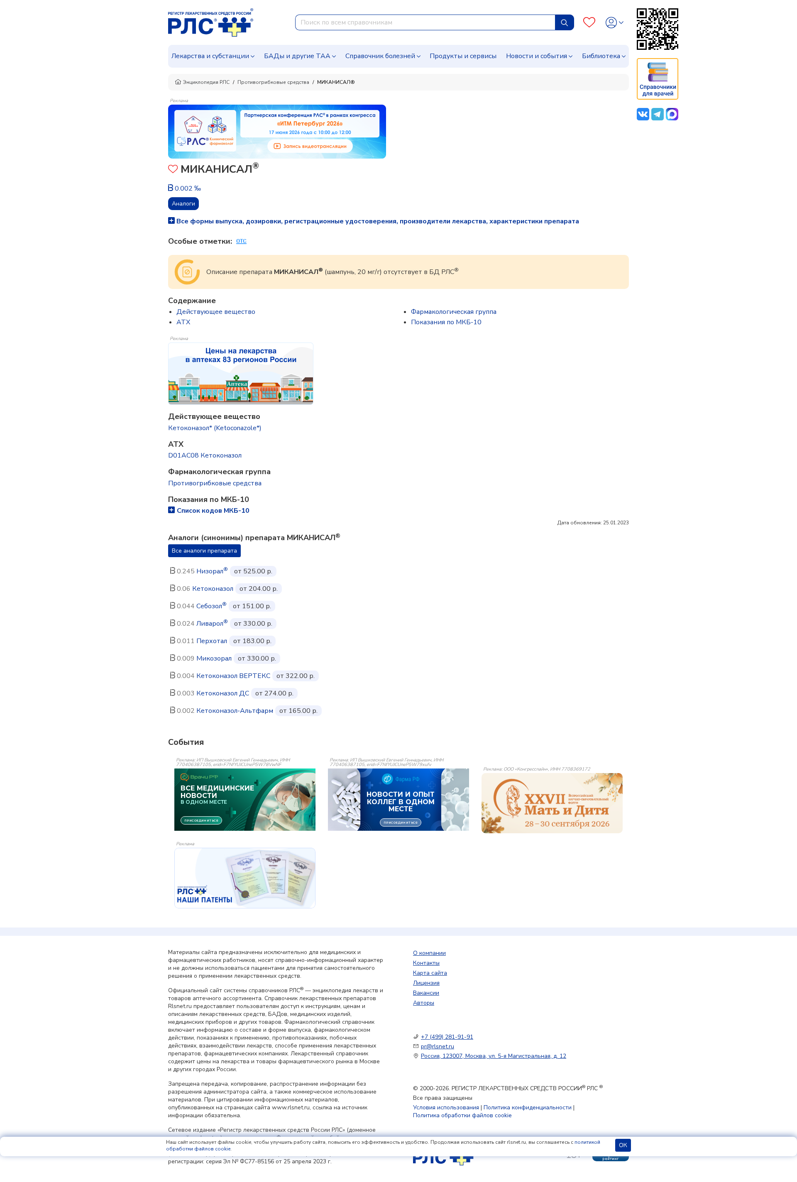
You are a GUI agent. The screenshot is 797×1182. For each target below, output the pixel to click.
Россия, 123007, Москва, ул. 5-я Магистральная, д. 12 (493, 1056)
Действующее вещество (215, 311)
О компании (429, 953)
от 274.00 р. (274, 693)
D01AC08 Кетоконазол (205, 455)
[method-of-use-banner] (277, 131)
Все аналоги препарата (204, 551)
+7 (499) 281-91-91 (447, 1037)
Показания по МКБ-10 (446, 322)
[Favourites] (589, 22)
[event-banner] (552, 803)
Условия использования (446, 1107)
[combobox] (425, 22)
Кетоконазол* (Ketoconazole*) (215, 428)
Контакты (426, 963)
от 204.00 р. (259, 588)
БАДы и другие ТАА (297, 56)
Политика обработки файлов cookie (462, 1115)
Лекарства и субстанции (210, 56)
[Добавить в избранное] (173, 170)
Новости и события (536, 56)
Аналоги (183, 204)
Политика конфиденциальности (528, 1107)
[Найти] (564, 22)
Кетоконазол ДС (222, 693)
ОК (623, 1145)
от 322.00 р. (295, 675)
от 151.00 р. (252, 606)
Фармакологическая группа (453, 311)
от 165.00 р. (298, 710)
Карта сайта (430, 973)
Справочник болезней (380, 56)
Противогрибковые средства (273, 82)
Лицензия (426, 983)
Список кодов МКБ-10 (213, 510)
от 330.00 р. (253, 623)
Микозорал (214, 658)
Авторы (423, 1003)
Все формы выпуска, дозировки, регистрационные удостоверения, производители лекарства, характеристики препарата (377, 221)
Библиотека (601, 56)
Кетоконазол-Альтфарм (234, 710)
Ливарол (212, 623)
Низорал (212, 571)
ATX (183, 322)
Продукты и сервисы (463, 56)
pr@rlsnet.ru (437, 1046)
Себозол (211, 606)
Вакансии (426, 993)
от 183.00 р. (252, 641)
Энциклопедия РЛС (206, 82)
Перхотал (211, 641)
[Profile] (614, 22)
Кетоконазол (212, 588)
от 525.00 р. (253, 571)
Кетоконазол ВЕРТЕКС (233, 675)
